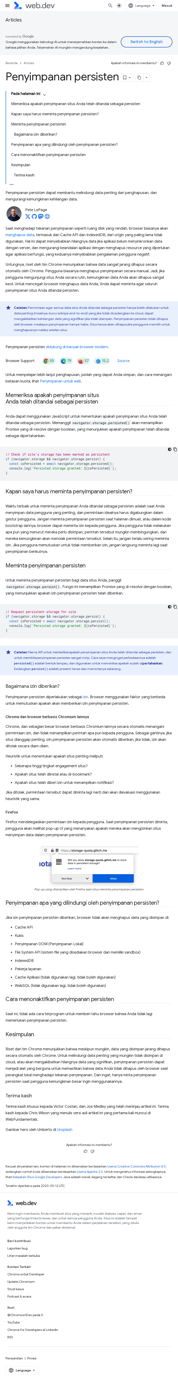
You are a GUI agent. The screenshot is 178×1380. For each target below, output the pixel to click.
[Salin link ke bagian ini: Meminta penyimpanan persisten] (90, 566)
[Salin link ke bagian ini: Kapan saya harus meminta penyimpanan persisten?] (136, 492)
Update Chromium (21, 1282)
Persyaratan (14, 1358)
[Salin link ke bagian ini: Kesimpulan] (38, 1035)
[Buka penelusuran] (110, 5)
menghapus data (20, 235)
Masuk (167, 5)
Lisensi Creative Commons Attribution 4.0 (136, 1166)
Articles (14, 20)
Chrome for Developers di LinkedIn (32, 1330)
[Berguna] (162, 63)
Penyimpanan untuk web (60, 381)
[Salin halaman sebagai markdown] (139, 77)
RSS (10, 1337)
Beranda (12, 63)
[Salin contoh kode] (175, 449)
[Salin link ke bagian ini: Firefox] (22, 812)
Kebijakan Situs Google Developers (37, 1177)
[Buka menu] (7, 5)
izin (85, 697)
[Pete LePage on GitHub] (34, 218)
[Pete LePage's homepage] (47, 218)
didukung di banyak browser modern (77, 347)
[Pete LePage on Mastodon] (40, 218)
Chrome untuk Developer (25, 1274)
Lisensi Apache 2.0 (90, 1172)
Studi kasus (15, 1289)
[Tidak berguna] (168, 63)
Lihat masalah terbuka (23, 1256)
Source (124, 361)
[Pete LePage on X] (27, 218)
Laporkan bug (17, 1248)
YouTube (13, 1322)
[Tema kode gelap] (169, 449)
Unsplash (64, 1129)
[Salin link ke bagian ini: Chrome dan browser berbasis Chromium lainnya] (93, 717)
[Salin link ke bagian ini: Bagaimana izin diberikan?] (64, 686)
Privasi (31, 1358)
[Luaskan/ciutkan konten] (44, 95)
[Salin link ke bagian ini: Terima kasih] (36, 1096)
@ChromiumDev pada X (25, 1315)
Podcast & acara (19, 1296)
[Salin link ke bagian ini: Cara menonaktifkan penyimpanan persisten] (118, 999)
